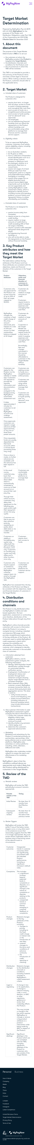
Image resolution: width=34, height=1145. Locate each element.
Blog (4, 1087)
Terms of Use (7, 1123)
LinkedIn (5, 1101)
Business (19, 1072)
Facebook (6, 1104)
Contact (5, 1096)
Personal (7, 1072)
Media (5, 1084)
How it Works (7, 1078)
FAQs (4, 1093)
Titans (5, 1090)
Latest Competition (9, 1110)
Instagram (6, 1107)
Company (6, 1081)
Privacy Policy (7, 1120)
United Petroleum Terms (10, 1114)
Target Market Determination (12, 1117)
